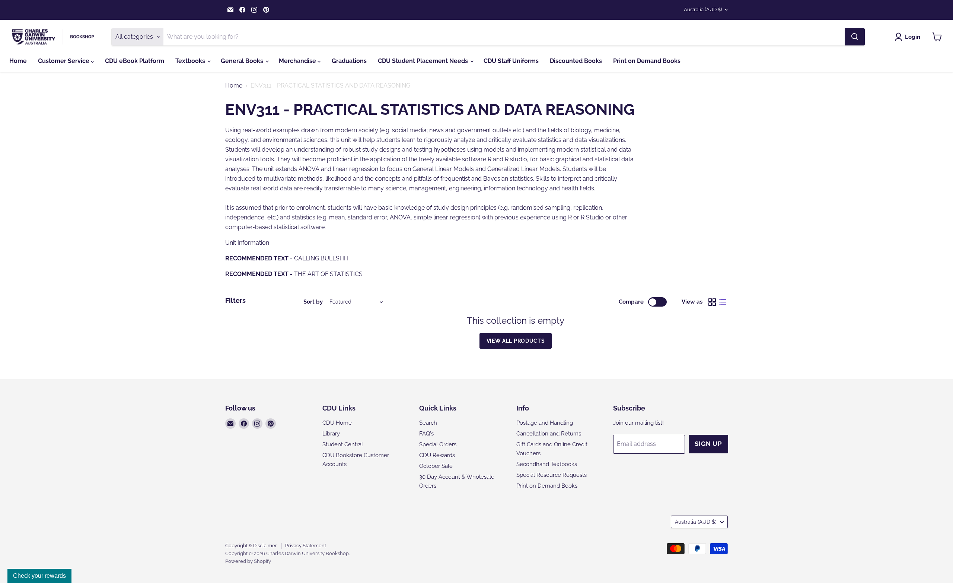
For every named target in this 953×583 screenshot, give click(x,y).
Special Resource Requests (551, 475)
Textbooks (191, 60)
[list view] (722, 302)
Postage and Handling (544, 422)
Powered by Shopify (248, 561)
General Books (243, 60)
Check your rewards (39, 576)
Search (428, 422)
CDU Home (337, 422)
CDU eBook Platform (134, 60)
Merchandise (298, 60)
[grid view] (712, 302)
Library (331, 433)
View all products (516, 341)
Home (18, 60)
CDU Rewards (437, 455)
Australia (703, 9)
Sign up (708, 443)
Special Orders (437, 444)
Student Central (342, 444)
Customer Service (64, 60)
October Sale (436, 466)
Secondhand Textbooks (546, 464)
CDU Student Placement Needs (423, 60)
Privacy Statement (305, 545)
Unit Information (247, 242)
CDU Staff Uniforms (511, 60)
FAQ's (426, 433)
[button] (909, 36)
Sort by (313, 302)
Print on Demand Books (647, 60)
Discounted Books (576, 60)
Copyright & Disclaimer (251, 545)
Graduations (349, 60)
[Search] (855, 36)
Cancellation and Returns (548, 433)
